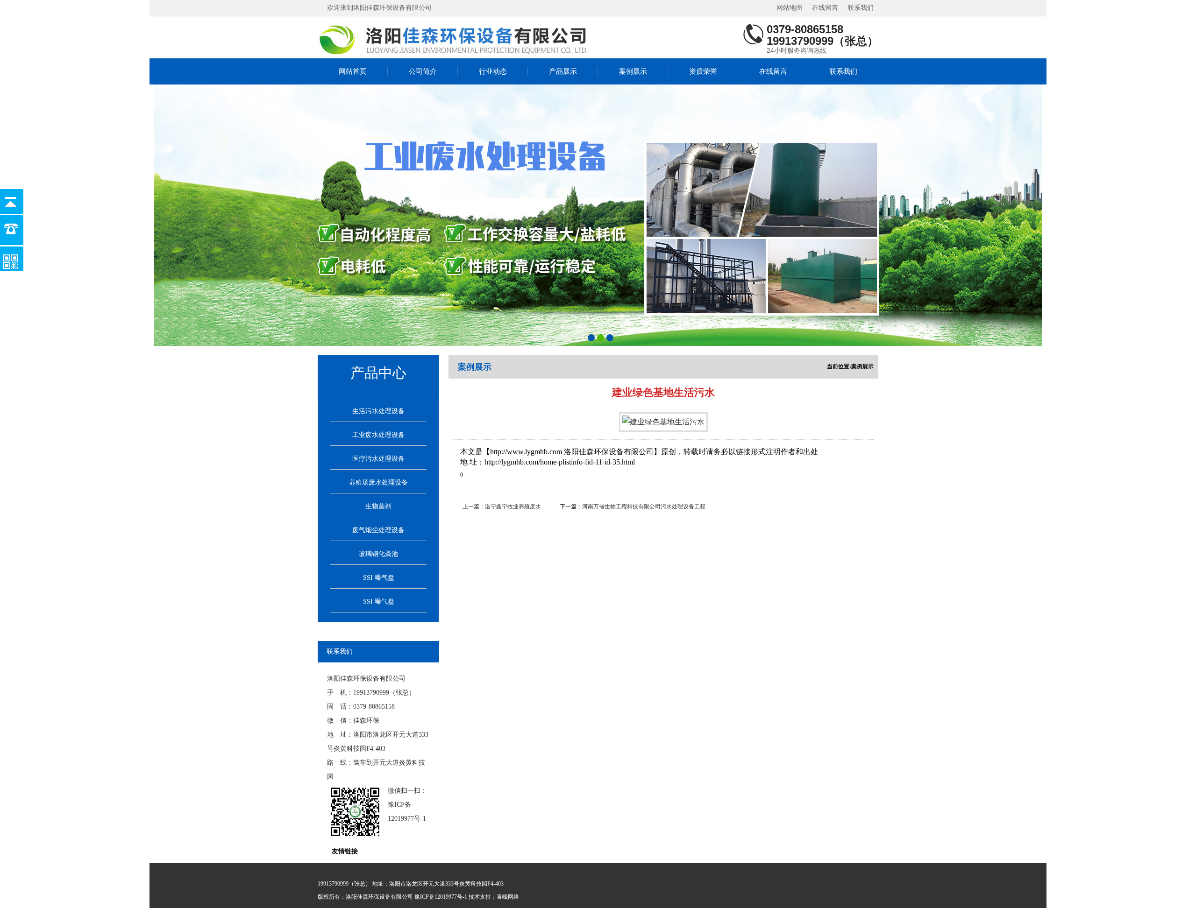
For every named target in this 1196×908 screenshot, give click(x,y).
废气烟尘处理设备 (378, 530)
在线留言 (825, 7)
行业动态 (493, 71)
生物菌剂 (378, 506)
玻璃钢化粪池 (378, 553)
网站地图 (789, 7)
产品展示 (563, 71)
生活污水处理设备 (378, 411)
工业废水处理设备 (378, 434)
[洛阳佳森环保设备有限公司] (455, 39)
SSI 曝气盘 (378, 577)
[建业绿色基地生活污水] (663, 421)
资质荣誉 (703, 71)
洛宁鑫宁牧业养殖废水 (513, 506)
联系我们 (860, 7)
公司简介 (423, 71)
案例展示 (633, 71)
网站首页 (353, 71)
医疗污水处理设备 (378, 458)
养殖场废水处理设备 (378, 482)
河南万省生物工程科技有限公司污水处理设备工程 (643, 506)
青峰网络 (508, 897)
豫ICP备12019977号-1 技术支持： (455, 897)
